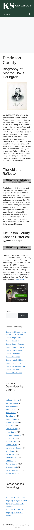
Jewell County (11, 432)
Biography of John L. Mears (16, 497)
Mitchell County (11, 445)
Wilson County (11, 473)
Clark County (10, 416)
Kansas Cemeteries (13, 341)
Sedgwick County (12, 457)
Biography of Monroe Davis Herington (13, 73)
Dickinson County (12, 422)
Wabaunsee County (13, 470)
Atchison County (12, 403)
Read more (20, 279)
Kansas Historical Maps (14, 360)
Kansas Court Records (14, 350)
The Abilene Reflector (12, 171)
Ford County (10, 426)
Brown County (11, 410)
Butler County (11, 413)
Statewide (9, 461)
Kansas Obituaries (13, 370)
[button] (29, 14)
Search (8, 312)
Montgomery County (13, 448)
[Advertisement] (17, 35)
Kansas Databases (13, 354)
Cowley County (11, 419)
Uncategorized (11, 467)
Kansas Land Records (14, 363)
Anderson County (12, 400)
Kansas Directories (13, 357)
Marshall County (12, 441)
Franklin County (11, 429)
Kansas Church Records (15, 347)
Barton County (11, 406)
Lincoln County (11, 438)
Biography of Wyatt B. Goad (16, 501)
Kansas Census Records (15, 344)
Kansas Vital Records (14, 373)
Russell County (11, 454)
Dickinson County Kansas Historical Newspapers (16, 237)
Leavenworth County (14, 435)
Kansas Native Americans (15, 366)
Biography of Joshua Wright (16, 509)
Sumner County (11, 464)
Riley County (10, 451)
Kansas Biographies (13, 338)
